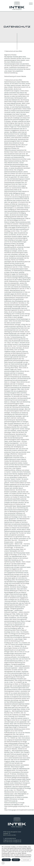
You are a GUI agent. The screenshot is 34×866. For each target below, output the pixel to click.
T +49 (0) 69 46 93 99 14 (9, 838)
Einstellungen (26, 859)
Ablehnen (15, 859)
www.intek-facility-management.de (12, 841)
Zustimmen (6, 859)
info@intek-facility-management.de (12, 840)
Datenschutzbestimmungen (23, 856)
